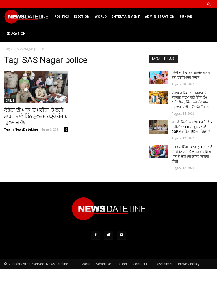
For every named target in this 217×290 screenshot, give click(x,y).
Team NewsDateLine (21, 129)
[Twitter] (108, 235)
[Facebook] (95, 235)
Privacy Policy (188, 263)
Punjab (186, 16)
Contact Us (141, 263)
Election (82, 16)
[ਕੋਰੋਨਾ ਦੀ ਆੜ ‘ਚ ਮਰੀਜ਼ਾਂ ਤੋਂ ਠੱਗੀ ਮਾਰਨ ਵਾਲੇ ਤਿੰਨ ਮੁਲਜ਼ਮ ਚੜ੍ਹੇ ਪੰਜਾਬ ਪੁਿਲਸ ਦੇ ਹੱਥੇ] (36, 87)
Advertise (103, 263)
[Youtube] (121, 235)
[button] (209, 4)
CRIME (10, 101)
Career (121, 263)
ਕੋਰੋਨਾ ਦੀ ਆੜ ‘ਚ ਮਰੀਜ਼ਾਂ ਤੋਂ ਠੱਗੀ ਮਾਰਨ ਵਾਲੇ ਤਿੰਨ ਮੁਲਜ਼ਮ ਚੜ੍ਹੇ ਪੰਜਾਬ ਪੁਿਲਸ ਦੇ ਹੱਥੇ (36, 116)
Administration (160, 16)
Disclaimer (164, 263)
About (85, 263)
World (101, 16)
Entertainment (126, 16)
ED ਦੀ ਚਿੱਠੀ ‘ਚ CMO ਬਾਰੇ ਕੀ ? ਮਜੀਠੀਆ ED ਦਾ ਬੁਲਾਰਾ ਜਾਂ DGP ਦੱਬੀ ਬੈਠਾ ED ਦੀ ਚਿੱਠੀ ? (192, 127)
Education (16, 33)
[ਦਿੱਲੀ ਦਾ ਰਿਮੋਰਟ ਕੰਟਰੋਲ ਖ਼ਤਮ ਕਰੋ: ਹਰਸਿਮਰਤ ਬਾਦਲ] (158, 77)
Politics (61, 16)
